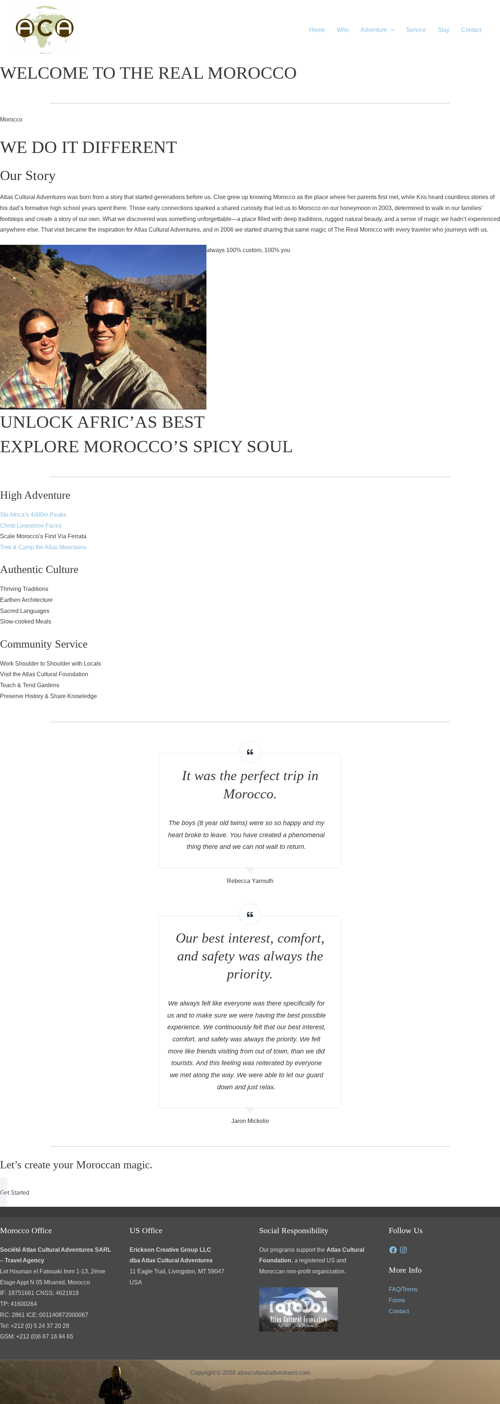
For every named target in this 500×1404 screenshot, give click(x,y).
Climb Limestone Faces (30, 526)
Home (317, 30)
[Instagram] (403, 1250)
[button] (391, 30)
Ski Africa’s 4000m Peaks (33, 515)
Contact (471, 30)
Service (416, 30)
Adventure (374, 30)
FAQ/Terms (403, 1289)
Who (343, 30)
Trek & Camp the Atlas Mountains (43, 547)
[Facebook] (393, 1250)
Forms (397, 1300)
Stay (443, 30)
